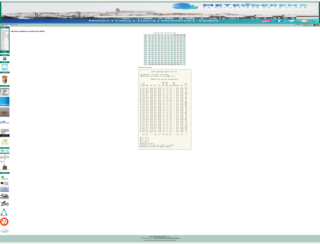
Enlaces (2, 44)
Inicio (2, 29)
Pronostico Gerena (4, 30)
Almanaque (3, 37)
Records (2, 41)
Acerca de (3, 46)
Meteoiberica (3, 34)
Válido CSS (176, 238)
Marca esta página (162, 236)
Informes (2, 39)
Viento (2, 42)
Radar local (3, 32)
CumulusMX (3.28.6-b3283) (160, 238)
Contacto (155, 236)
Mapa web (3, 49)
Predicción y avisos (5, 35)
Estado (2, 47)
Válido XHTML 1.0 (170, 238)
